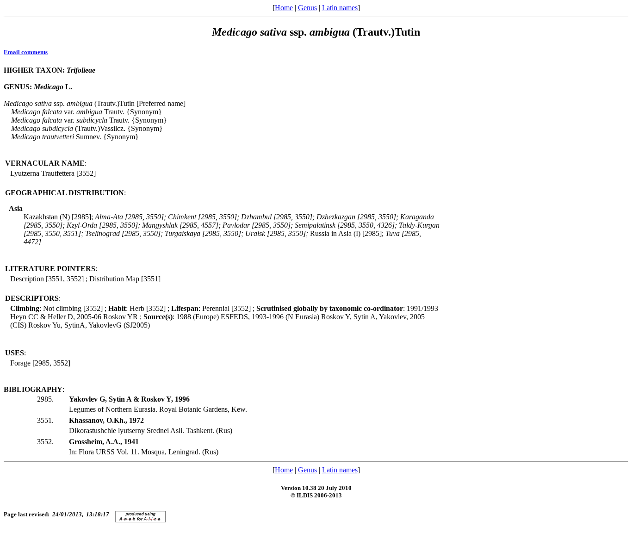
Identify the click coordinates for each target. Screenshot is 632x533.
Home (284, 8)
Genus (307, 8)
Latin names (340, 8)
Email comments (26, 52)
